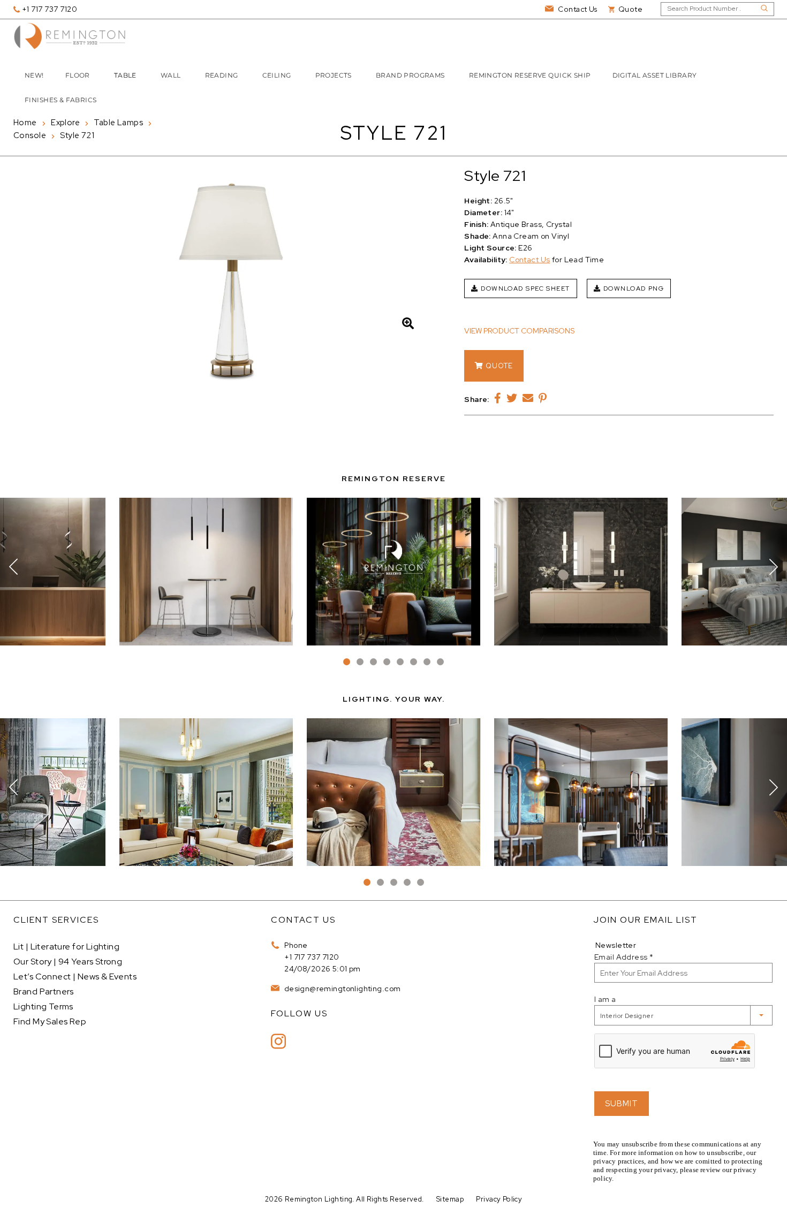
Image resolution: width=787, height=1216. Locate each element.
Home (25, 122)
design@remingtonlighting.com (341, 988)
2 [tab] (360, 661)
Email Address (623, 957)
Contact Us (529, 259)
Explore (65, 122)
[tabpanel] (393, 571)
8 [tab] (440, 661)
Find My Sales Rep (49, 1021)
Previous (13, 567)
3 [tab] (373, 661)
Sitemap (450, 1199)
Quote (498, 365)
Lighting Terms (43, 1006)
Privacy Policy (499, 1199)
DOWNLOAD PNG (632, 288)
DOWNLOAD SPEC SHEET (524, 288)
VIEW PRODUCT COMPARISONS (519, 331)
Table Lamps (118, 122)
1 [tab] (346, 661)
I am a (605, 999)
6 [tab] (413, 661)
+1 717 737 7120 (311, 957)
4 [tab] (386, 661)
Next (774, 567)
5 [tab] (400, 661)
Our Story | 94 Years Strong (67, 961)
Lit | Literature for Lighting (66, 946)
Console (29, 135)
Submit (621, 1103)
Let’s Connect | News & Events (75, 976)
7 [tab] (426, 661)
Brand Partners (43, 991)
